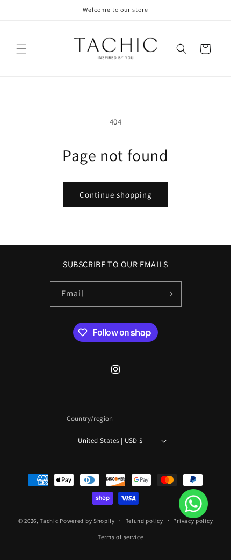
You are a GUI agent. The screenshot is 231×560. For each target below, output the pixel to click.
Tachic (49, 520)
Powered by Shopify (87, 520)
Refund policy (144, 521)
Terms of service (120, 537)
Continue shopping (116, 195)
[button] (21, 49)
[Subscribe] (169, 294)
